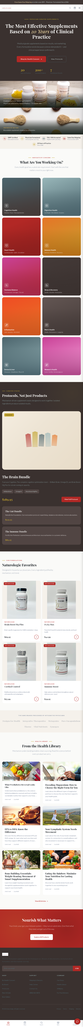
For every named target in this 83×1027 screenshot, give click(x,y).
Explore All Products (41, 937)
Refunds (78, 1009)
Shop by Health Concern (30, 59)
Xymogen (54, 726)
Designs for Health (11, 721)
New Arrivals (6, 993)
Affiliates (60, 989)
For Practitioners (63, 993)
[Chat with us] (77, 1021)
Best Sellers (6, 997)
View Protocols (57, 59)
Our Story (60, 980)
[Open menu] (79, 8)
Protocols (5, 989)
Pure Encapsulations (70, 721)
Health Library (61, 984)
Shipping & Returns (36, 980)
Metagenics (53, 721)
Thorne (27, 726)
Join (77, 968)
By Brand (5, 984)
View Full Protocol (71, 499)
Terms (65, 1009)
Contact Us (33, 989)
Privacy (59, 1009)
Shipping (71, 1009)
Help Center (34, 984)
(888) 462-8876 (35, 993)
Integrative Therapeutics (34, 721)
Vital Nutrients (40, 726)
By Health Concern (8, 980)
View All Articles (40, 901)
